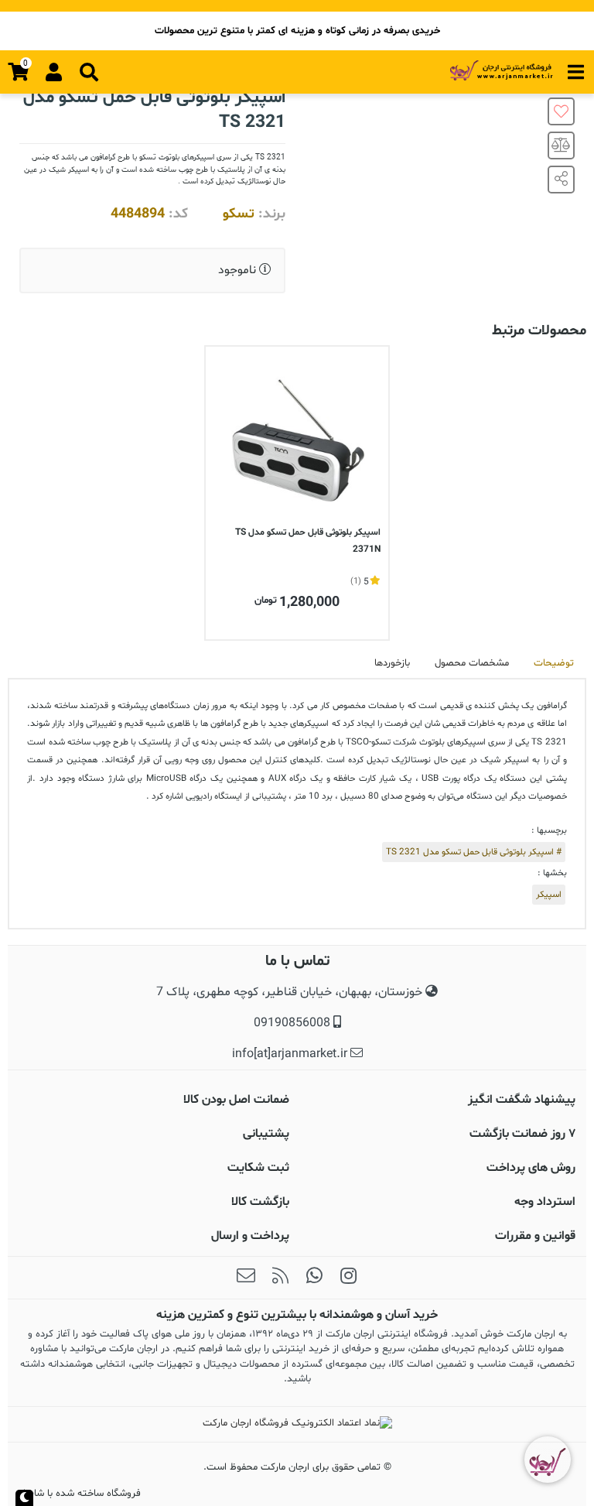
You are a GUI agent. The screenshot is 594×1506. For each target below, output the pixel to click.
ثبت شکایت (258, 1167)
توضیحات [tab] (554, 663)
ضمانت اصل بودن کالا (236, 1099)
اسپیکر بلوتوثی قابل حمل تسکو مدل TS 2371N (308, 541)
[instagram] (348, 1277)
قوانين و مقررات (535, 1235)
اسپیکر (549, 894)
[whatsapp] (314, 1277)
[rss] (280, 1277)
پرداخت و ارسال (250, 1235)
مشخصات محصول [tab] (472, 663)
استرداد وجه (544, 1201)
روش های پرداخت (530, 1167)
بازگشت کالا (260, 1201)
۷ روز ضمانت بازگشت (522, 1133)
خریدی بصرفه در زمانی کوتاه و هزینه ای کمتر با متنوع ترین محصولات (297, 31)
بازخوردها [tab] (392, 663)
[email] (246, 1277)
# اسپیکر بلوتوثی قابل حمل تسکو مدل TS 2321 (474, 852)
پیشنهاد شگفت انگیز (521, 1099)
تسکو (238, 214)
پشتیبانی (266, 1133)
